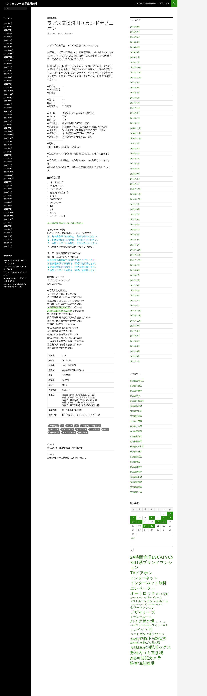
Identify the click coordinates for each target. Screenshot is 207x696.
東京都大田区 (136, 421)
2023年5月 (135, 224)
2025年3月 (135, 113)
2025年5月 (135, 103)
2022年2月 (135, 300)
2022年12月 (135, 250)
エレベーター (142, 587)
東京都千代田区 (137, 401)
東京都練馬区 (136, 472)
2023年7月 (135, 214)
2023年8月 (135, 209)
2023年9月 (135, 204)
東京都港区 (135, 461)
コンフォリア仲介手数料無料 (20, 3)
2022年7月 (135, 275)
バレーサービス (160, 622)
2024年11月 (135, 133)
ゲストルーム (138, 601)
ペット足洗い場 (140, 634)
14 (158, 521)
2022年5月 (135, 285)
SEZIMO (70, 33)
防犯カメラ (83, 432)
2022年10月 (135, 260)
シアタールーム (150, 604)
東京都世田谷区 (137, 380)
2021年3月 (135, 356)
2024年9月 (135, 143)
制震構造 (135, 642)
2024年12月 (135, 128)
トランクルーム (141, 616)
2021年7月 (135, 336)
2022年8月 (135, 270)
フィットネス (160, 625)
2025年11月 (135, 72)
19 (145, 526)
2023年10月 (135, 199)
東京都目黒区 (136, 467)
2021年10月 (135, 321)
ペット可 (144, 629)
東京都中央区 (136, 385)
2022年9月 (135, 265)
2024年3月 (135, 174)
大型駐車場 (138, 647)
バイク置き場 (142, 621)
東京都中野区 (136, 391)
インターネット (67, 429)
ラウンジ (158, 634)
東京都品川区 (136, 411)
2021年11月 (135, 315)
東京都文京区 (136, 426)
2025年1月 (135, 123)
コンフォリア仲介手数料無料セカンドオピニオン (152, 3)
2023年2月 (135, 239)
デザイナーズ (94, 429)
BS (62, 426)
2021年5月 (135, 346)
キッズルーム (154, 597)
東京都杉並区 (136, 436)
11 (139, 521)
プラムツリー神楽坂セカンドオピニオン (65, 446)
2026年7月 (135, 32)
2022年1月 (135, 305)
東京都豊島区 (136, 487)
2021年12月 (135, 310)
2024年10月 (135, 138)
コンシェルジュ (157, 601)
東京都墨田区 (136, 416)
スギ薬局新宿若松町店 (58, 307)
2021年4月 (135, 351)
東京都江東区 (136, 451)
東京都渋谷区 (136, 456)
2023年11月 (135, 194)
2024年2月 (135, 179)
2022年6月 (135, 280)
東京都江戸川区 (137, 446)
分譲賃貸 (159, 638)
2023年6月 (135, 219)
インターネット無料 (148, 582)
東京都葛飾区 (136, 482)
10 (133, 521)
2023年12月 (135, 189)
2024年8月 (135, 148)
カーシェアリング (138, 597)
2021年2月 (135, 361)
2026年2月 (135, 57)
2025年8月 (135, 87)
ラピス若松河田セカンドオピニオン (65, 222)
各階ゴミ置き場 (150, 642)
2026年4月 (135, 47)
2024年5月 (135, 163)
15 (164, 521)
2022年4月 (135, 290)
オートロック (81, 429)
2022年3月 (135, 295)
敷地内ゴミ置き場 (69, 432)
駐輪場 (148, 663)
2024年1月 (135, 184)
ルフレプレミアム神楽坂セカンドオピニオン (67, 456)
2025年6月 (135, 98)
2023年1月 (135, 245)
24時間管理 (54, 426)
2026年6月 (135, 37)
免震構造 (135, 638)
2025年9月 (135, 82)
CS (77, 426)
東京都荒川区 (136, 477)
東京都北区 (135, 396)
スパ (161, 604)
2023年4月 (135, 229)
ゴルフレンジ (136, 604)
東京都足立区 (136, 492)
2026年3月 (135, 52)
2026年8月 (135, 27)
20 (152, 526)
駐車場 (136, 663)
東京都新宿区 (52, 18)
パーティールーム (141, 625)
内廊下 (105, 429)
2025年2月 (135, 118)
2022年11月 (135, 255)
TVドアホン (54, 429)
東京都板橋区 (136, 441)
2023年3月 (135, 234)
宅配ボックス (54, 432)
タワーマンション (142, 607)
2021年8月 (135, 331)
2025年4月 (135, 108)
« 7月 (133, 538)
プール (133, 630)
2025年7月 (135, 93)
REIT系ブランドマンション (91, 426)
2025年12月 (135, 67)
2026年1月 (135, 62)
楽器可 (135, 658)
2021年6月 (135, 341)
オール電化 (162, 593)
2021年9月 (135, 326)
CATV (69, 426)
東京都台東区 (136, 406)
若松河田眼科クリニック (59, 310)
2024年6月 (135, 158)
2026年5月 (135, 42)
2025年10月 (135, 77)
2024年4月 (135, 169)
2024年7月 (135, 153)
